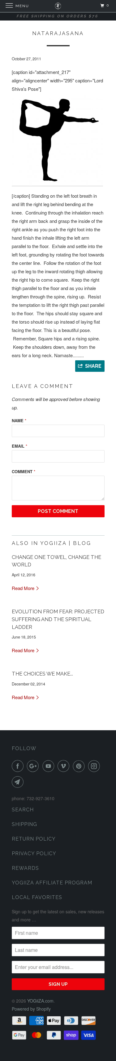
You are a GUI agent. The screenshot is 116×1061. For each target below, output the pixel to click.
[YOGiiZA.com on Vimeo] (65, 766)
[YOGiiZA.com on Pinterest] (80, 766)
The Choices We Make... (42, 674)
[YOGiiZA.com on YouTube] (49, 766)
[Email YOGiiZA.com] (19, 782)
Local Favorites (37, 897)
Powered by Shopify (31, 1009)
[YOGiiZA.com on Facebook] (19, 766)
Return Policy (34, 839)
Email (19, 446)
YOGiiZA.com (40, 1001)
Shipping (24, 824)
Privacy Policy (34, 853)
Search (23, 810)
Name (19, 420)
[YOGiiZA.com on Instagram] (95, 766)
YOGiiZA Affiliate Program (52, 883)
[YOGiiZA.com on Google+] (34, 766)
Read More (24, 588)
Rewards (25, 868)
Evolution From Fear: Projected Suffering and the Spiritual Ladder (58, 619)
